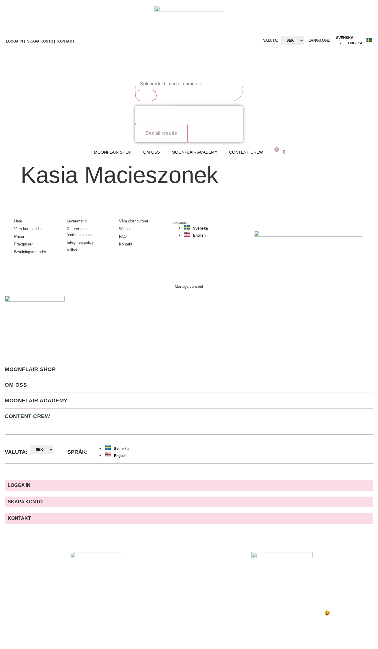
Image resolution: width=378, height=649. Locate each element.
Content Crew (246, 152)
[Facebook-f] (346, 220)
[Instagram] (334, 220)
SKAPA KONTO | (41, 41)
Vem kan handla (28, 229)
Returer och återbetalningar (79, 232)
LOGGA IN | (15, 41)
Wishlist (126, 229)
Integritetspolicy (80, 242)
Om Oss (151, 152)
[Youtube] (357, 220)
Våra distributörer (133, 221)
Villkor (72, 250)
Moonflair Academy (194, 152)
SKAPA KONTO (25, 501)
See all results (161, 133)
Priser (19, 236)
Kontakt (125, 244)
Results (154, 114)
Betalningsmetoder (30, 252)
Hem (18, 221)
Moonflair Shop (112, 152)
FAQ (123, 236)
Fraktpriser (23, 244)
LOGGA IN (19, 485)
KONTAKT (65, 41)
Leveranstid (77, 221)
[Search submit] (146, 95)
